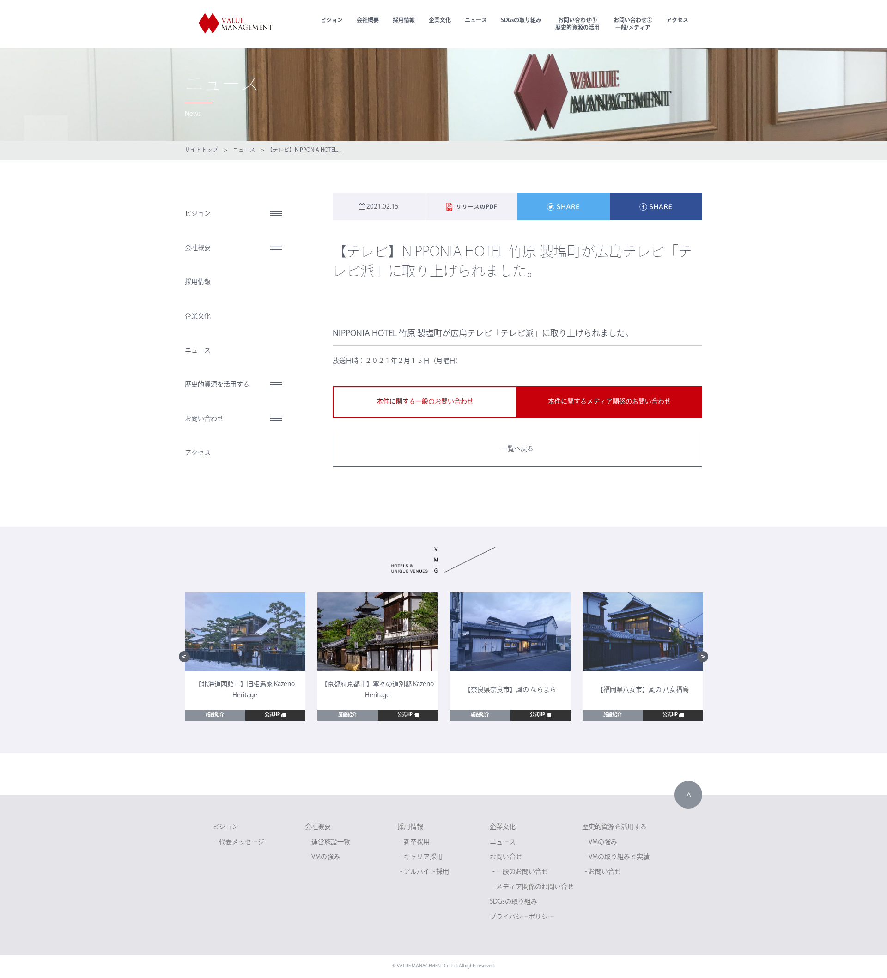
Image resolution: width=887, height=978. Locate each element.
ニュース (476, 21)
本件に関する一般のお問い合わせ (425, 401)
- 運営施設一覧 (329, 842)
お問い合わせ (204, 419)
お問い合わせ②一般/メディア (633, 24)
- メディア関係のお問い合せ (533, 887)
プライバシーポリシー (522, 917)
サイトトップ (201, 150)
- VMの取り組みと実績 (617, 857)
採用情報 (404, 21)
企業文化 (440, 21)
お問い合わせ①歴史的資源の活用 (577, 24)
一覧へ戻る (517, 449)
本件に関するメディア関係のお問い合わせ (609, 401)
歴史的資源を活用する (217, 384)
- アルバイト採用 (424, 872)
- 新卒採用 (415, 842)
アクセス (677, 21)
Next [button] (702, 656)
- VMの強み (324, 857)
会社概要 (368, 21)
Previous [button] (184, 656)
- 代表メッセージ (239, 842)
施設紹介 (215, 715)
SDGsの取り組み (521, 21)
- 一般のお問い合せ (520, 872)
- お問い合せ (603, 872)
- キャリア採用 (421, 857)
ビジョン (332, 21)
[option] (245, 656)
